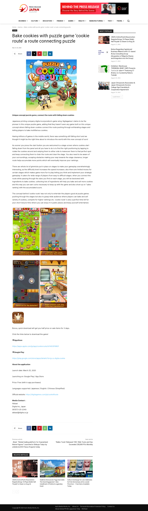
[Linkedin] (50, 53)
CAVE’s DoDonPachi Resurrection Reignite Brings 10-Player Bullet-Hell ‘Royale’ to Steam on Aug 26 (24, 482)
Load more (116, 97)
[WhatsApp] (45, 53)
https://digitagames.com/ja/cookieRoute (42, 394)
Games (20, 27)
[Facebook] (29, 53)
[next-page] (17, 491)
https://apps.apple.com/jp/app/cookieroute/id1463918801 (35, 346)
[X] (34, 53)
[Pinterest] (39, 53)
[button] (128, 21)
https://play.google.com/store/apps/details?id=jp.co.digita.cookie (38, 358)
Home (14, 27)
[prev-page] (13, 491)
